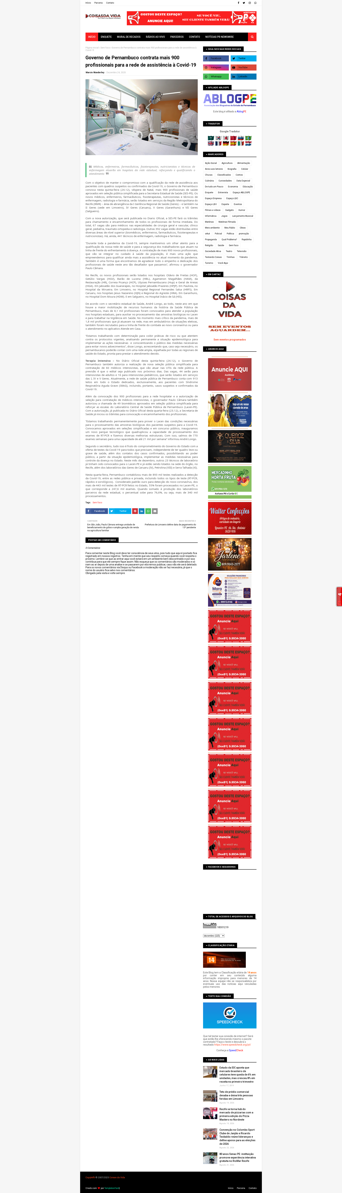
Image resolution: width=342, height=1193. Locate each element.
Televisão (241, 251)
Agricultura (227, 163)
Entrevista (223, 192)
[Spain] (233, 145)
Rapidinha (247, 239)
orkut (207, 233)
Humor (242, 210)
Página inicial (92, 47)
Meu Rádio (229, 228)
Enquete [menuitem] (106, 36)
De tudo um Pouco (214, 186)
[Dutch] (248, 145)
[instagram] (250, 3)
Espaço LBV (211, 204)
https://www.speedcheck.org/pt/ (232, 1044)
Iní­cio (88, 3)
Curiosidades (225, 181)
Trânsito (243, 257)
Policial (218, 233)
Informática (210, 216)
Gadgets (229, 210)
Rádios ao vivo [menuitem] (155, 36)
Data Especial (243, 181)
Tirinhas (231, 257)
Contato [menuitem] (194, 36)
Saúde (221, 245)
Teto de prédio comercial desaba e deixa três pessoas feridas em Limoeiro (236, 1095)
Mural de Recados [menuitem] (129, 36)
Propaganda (211, 239)
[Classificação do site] (224, 966)
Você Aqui (223, 263)
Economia (233, 186)
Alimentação (243, 163)
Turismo (209, 263)
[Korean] (218, 139)
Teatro (229, 251)
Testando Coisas (213, 257)
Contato (110, 3)
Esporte (225, 204)
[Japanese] (226, 139)
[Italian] (241, 145)
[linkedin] (243, 77)
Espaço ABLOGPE (241, 192)
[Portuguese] (248, 139)
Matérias (209, 222)
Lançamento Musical (242, 216)
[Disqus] (142, 700)
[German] (226, 145)
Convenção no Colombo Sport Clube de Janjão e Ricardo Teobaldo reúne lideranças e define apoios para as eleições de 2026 (237, 1136)
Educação (248, 186)
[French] (218, 145)
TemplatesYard (111, 1188)
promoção (244, 233)
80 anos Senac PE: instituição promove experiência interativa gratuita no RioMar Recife (237, 1157)
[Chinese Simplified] (233, 139)
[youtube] (243, 67)
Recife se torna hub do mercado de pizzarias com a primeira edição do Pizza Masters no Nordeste (236, 1114)
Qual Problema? (229, 239)
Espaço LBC (232, 198)
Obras (243, 228)
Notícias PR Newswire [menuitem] (219, 36)
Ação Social (211, 163)
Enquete (209, 192)
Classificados (224, 175)
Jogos (224, 216)
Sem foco (105, 47)
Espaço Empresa (213, 198)
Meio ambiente (212, 228)
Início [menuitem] (91, 36)
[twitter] (244, 3)
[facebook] (238, 3)
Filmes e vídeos (213, 210)
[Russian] (241, 139)
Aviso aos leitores (214, 169)
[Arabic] (211, 139)
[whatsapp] (254, 3)
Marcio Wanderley (95, 72)
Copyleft (90, 1177)
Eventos (238, 204)
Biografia (232, 169)
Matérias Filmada (227, 222)
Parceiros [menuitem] (177, 36)
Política (230, 233)
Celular (244, 169)
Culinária (209, 181)
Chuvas (209, 175)
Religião (209, 245)
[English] (211, 145)
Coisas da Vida (117, 1177)
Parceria (98, 3)
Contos (239, 175)
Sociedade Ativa (213, 251)
